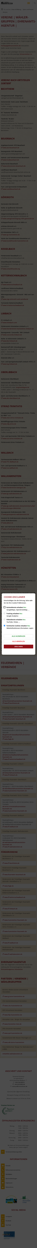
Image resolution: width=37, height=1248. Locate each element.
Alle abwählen (18, 641)
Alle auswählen (18, 636)
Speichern (18, 646)
